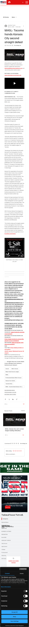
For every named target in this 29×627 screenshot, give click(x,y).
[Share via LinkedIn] (13, 399)
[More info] (13, 559)
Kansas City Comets (10, 380)
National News (5, 522)
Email (6, 495)
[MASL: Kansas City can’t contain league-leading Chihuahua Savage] (14, 419)
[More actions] (23, 26)
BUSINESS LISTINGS (6, 531)
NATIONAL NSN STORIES (10, 394)
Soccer (7, 368)
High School (4, 546)
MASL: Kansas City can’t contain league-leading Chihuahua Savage (14, 429)
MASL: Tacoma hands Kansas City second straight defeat (15, 386)
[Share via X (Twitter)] (9, 399)
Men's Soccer (15, 368)
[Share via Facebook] (5, 399)
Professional (5, 552)
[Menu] (26, 2)
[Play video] (14, 83)
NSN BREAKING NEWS (10, 390)
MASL (7, 374)
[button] (22, 1)
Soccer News (5, 525)
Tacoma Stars (9, 383)
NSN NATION (5, 534)
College (3, 549)
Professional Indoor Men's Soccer (13, 377)
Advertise (4, 555)
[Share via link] (16, 399)
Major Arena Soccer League (12, 371)
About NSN (4, 528)
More (13, 17)
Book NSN (4, 537)
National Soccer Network (12, 515)
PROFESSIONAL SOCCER (10, 392)
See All (23, 410)
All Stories (6, 17)
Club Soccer (4, 543)
